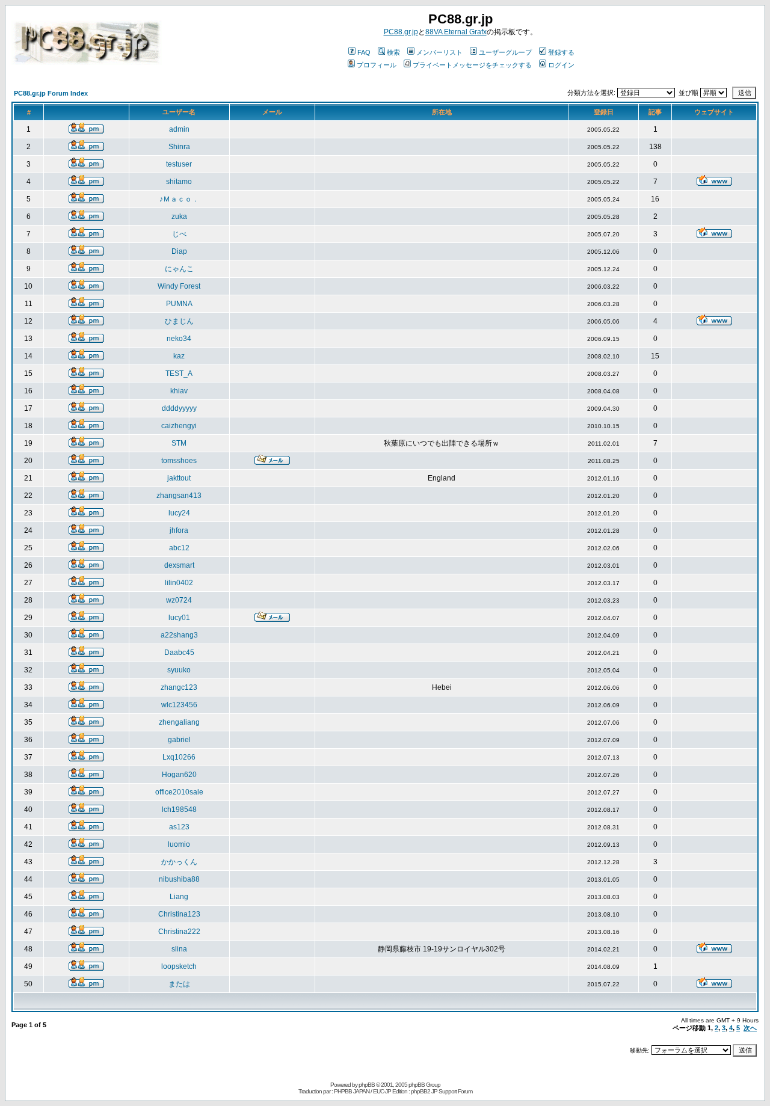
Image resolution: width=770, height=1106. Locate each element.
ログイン (561, 65)
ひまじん (179, 321)
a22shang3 (179, 635)
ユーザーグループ (505, 52)
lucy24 (179, 513)
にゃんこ (179, 269)
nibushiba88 (179, 879)
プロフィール (376, 65)
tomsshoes (179, 460)
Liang (179, 896)
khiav (179, 391)
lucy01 (179, 617)
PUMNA (179, 304)
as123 (179, 827)
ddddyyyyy (179, 408)
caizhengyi (179, 426)
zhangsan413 (179, 495)
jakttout (179, 478)
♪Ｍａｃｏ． (179, 199)
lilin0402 (179, 583)
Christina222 (179, 931)
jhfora (179, 530)
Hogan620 (179, 774)
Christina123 (179, 914)
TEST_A (178, 373)
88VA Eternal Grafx (456, 32)
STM (178, 443)
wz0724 (179, 600)
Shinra (179, 147)
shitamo (179, 181)
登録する (561, 52)
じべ (179, 234)
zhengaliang (179, 722)
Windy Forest (179, 286)
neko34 (179, 338)
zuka (179, 216)
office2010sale (179, 792)
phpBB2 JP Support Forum (441, 1091)
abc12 (179, 548)
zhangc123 (179, 687)
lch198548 (179, 809)
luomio (179, 844)
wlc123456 (179, 705)
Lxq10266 (179, 757)
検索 (393, 52)
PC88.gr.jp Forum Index (51, 93)
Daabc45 (179, 652)
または (179, 984)
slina (179, 949)
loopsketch (179, 966)
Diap (179, 251)
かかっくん (179, 862)
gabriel (179, 740)
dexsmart (179, 565)
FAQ (364, 52)
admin (179, 129)
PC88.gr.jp (401, 32)
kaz (179, 356)
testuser (179, 164)
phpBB (367, 1084)
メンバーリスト (439, 52)
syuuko (179, 670)
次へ (750, 1027)
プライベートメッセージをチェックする (472, 65)
